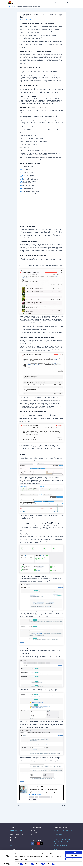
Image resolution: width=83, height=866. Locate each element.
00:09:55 (21, 178)
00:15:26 (21, 182)
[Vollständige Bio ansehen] (41, 794)
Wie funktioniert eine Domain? (60, 836)
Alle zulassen (73, 852)
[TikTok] (33, 799)
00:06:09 (21, 175)
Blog (73, 2)
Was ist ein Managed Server (59, 834)
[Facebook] (29, 799)
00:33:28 (21, 193)
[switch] (32, 864)
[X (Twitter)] (30, 799)
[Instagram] (32, 799)
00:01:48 (21, 172)
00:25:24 (21, 190)
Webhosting (57, 2)
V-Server (63, 2)
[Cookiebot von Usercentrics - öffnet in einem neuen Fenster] (7, 864)
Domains (69, 2)
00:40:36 (21, 196)
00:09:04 (21, 176)
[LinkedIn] (35, 799)
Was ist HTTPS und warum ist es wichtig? (62, 839)
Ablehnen (73, 858)
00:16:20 (21, 185)
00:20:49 (21, 188)
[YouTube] (34, 799)
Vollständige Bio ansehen (35, 794)
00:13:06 (21, 179)
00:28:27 (21, 191)
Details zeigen (60, 863)
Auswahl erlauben (73, 855)
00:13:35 (21, 181)
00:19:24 (21, 187)
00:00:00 (21, 169)
